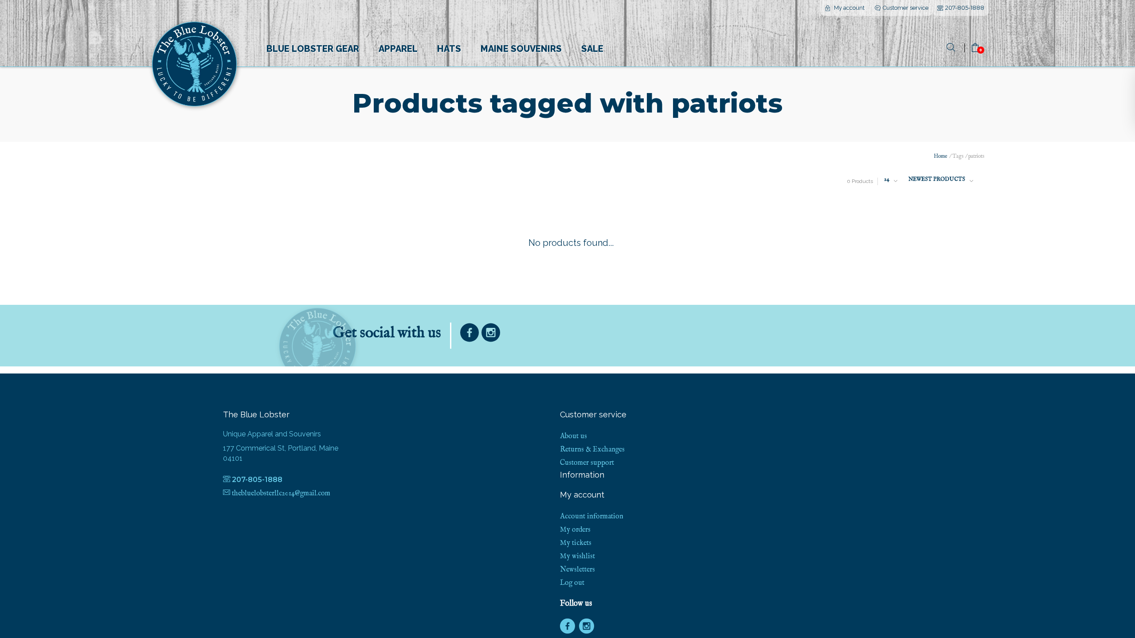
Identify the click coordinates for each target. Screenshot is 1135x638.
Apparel (398, 48)
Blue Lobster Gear (312, 48)
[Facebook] (469, 334)
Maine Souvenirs (521, 48)
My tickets (575, 543)
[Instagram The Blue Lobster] (490, 334)
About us (573, 436)
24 (886, 179)
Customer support (587, 463)
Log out (572, 583)
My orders (575, 529)
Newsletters (577, 569)
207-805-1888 (964, 7)
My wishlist (577, 556)
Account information (591, 516)
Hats (449, 48)
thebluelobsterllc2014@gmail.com (281, 493)
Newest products (936, 179)
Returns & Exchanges (592, 449)
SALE (592, 48)
